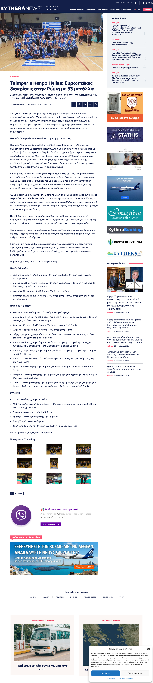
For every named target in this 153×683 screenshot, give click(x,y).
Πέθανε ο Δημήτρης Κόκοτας (125, 68)
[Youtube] (149, 3)
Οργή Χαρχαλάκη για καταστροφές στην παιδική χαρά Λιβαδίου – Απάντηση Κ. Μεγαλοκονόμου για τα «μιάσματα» (126, 30)
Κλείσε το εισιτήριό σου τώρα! (25, 537)
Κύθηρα (115, 22)
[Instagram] (146, 3)
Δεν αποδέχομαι (135, 673)
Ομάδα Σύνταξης (17, 104)
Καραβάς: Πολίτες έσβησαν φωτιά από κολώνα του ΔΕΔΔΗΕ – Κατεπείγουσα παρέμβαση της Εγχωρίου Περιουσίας (126, 56)
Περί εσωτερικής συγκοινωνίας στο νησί (42, 667)
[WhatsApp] (79, 104)
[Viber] (95, 104)
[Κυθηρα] (22, 8)
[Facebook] (143, 3)
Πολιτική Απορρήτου (126, 678)
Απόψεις (116, 39)
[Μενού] (139, 9)
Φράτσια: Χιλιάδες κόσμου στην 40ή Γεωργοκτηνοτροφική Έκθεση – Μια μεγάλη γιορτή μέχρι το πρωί (126, 79)
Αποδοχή (105, 673)
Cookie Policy (110, 678)
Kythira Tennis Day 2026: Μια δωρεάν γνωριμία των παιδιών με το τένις (124, 369)
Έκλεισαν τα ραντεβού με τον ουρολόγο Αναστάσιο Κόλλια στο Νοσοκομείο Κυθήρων (123, 354)
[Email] (90, 104)
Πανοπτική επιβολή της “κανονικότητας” (122, 44)
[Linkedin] (84, 104)
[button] (148, 649)
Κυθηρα (14, 77)
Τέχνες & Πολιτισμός (121, 64)
